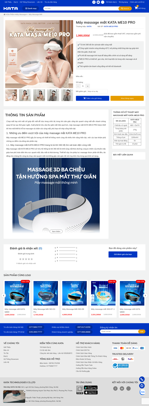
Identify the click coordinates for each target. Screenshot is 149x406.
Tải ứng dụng (123, 2)
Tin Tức (6, 353)
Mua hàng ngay (127, 98)
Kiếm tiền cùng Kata (52, 343)
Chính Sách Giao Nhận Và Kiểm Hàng (89, 362)
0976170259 (54, 363)
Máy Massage (21, 14)
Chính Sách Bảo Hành (83, 347)
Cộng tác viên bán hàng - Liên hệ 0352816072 (56, 353)
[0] (136, 8)
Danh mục (32, 8)
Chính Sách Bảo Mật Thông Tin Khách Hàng (91, 356)
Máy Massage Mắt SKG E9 (73, 309)
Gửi (141, 331)
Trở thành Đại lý (45, 347)
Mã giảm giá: (81, 91)
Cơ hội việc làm (45, 350)
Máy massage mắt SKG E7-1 (103, 309)
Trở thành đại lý (111, 2)
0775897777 (51, 366)
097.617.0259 (83, 327)
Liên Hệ (39, 2)
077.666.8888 (83, 332)
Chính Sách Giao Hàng (84, 353)
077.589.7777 (35, 327)
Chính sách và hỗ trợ (137, 2)
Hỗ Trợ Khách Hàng (88, 343)
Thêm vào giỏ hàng (94, 98)
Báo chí (6, 350)
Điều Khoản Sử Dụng (83, 359)
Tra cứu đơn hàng (51, 2)
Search (126, 8)
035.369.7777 (35, 332)
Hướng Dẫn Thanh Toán (84, 365)
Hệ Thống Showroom (27, 2)
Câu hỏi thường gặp (83, 371)
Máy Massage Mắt (35, 14)
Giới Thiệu (8, 2)
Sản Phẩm (10, 14)
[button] (3, 295)
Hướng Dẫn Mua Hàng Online (86, 368)
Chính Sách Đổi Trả (82, 350)
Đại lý (16, 2)
